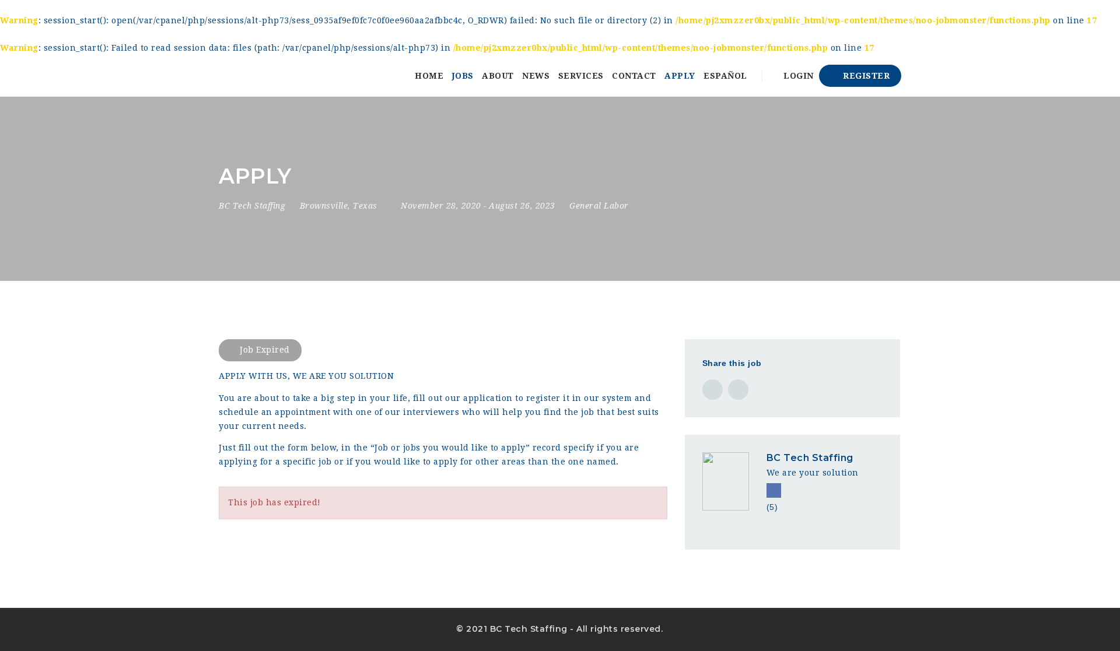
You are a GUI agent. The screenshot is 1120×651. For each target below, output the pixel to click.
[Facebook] (773, 490)
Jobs (463, 75)
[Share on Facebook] (712, 389)
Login (797, 75)
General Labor (599, 205)
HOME (429, 75)
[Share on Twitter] (738, 389)
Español (725, 75)
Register (865, 75)
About (498, 75)
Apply (679, 75)
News (536, 75)
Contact (634, 75)
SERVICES (581, 75)
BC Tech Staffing (809, 457)
